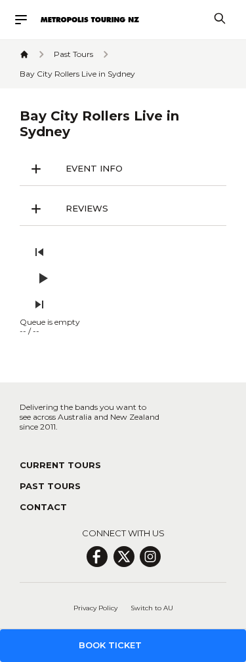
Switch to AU (152, 608)
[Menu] (27, 19)
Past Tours (50, 486)
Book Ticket (110, 645)
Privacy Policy (95, 608)
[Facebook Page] (97, 556)
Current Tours (60, 465)
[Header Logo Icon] (90, 19)
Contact (43, 507)
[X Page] (123, 556)
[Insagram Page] (150, 556)
